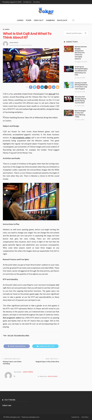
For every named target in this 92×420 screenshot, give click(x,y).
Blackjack (62, 20)
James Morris (14, 42)
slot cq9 (10, 335)
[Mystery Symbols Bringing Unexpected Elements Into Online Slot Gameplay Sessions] (69, 49)
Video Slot (38, 20)
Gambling (50, 20)
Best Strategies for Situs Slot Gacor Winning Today (80, 114)
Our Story (36, 2)
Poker (28, 20)
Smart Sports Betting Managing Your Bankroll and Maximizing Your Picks (81, 71)
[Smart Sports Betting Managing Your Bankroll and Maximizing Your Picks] (69, 69)
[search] (73, 20)
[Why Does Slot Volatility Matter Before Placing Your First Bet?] (69, 99)
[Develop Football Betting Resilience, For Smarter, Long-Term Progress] (69, 85)
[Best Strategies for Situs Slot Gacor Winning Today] (69, 113)
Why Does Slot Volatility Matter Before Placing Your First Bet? (80, 100)
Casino (20, 20)
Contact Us (27, 2)
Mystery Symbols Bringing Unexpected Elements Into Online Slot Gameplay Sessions (81, 53)
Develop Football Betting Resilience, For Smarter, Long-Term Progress (81, 86)
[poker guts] (46, 10)
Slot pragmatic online (21, 335)
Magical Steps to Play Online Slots (47, 362)
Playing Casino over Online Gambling (12, 363)
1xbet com (6, 405)
